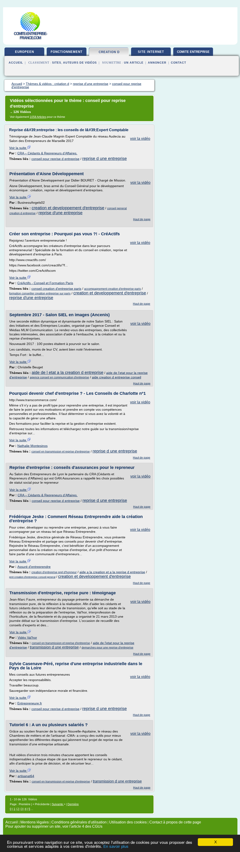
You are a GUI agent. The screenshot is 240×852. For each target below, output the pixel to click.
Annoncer (157, 62)
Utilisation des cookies (128, 822)
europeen (24, 52)
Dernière (73, 804)
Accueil (16, 62)
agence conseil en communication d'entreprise (59, 377)
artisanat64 (26, 776)
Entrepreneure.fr (29, 703)
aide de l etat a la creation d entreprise (67, 372)
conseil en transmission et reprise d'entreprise (60, 451)
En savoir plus (115, 846)
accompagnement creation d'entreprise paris (112, 288)
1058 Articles (38, 117)
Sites (56, 62)
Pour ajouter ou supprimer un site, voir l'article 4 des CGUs (53, 826)
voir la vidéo (140, 139)
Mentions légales (34, 822)
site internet (151, 52)
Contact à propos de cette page (175, 822)
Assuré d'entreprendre (34, 567)
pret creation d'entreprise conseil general (32, 577)
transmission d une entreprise (54, 647)
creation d (109, 52)
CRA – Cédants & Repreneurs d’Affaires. (47, 153)
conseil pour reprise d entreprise (55, 159)
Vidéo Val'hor (27, 637)
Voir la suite (18, 148)
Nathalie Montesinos (32, 446)
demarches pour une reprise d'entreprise (107, 647)
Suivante (58, 804)
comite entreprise (193, 52)
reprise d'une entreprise (60, 212)
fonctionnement (66, 52)
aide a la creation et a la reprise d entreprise (112, 572)
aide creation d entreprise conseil (116, 377)
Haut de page (141, 219)
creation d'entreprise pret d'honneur (54, 572)
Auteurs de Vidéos (80, 62)
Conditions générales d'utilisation (79, 822)
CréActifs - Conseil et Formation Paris (45, 283)
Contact (178, 62)
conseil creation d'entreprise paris (56, 288)
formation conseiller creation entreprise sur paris (40, 293)
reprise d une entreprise (104, 158)
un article (133, 62)
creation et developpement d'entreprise (68, 208)
